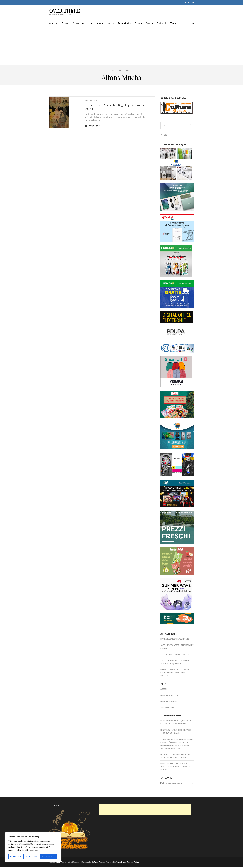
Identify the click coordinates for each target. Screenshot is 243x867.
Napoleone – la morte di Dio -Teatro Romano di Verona (176, 767)
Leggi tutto (93, 126)
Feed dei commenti (168, 701)
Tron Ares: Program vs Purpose (174, 654)
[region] (33, 847)
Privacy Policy (124, 23)
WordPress (121, 862)
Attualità (53, 23)
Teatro (173, 23)
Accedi (163, 689)
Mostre (100, 23)
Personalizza (16, 856)
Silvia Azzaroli (167, 721)
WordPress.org (167, 708)
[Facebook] (185, 3)
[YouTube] (193, 3)
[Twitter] (189, 3)
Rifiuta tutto (31, 856)
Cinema (65, 23)
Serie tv (149, 23)
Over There (64, 10)
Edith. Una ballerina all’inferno (174, 639)
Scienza (138, 23)
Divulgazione (78, 23)
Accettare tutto (49, 856)
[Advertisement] (121, 46)
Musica (110, 23)
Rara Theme (99, 862)
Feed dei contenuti (169, 695)
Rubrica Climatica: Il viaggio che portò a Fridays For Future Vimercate (174, 673)
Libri (91, 23)
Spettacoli (161, 23)
